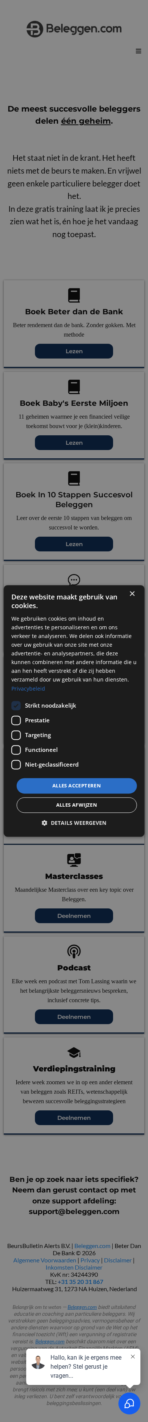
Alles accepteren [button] (76, 785)
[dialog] (74, 711)
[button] (74, 823)
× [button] (132, 594)
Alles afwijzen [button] (77, 805)
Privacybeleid (28, 688)
